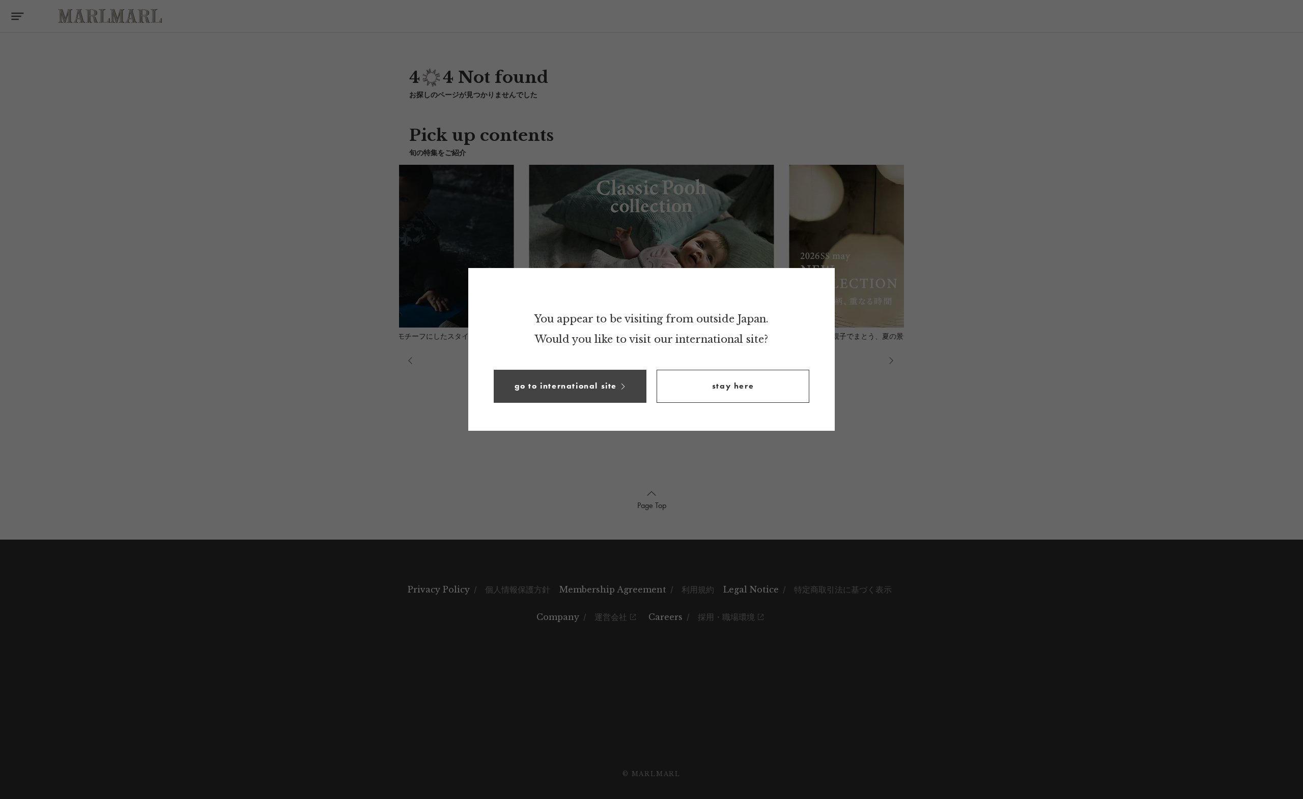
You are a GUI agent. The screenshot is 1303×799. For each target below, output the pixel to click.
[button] (570, 386)
